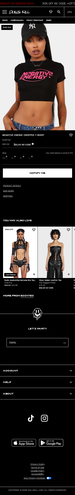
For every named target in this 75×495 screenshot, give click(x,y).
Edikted (6, 140)
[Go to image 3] (38, 127)
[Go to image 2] (36, 127)
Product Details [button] (12, 186)
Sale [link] (48, 20)
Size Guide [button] (8, 191)
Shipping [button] (7, 196)
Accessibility (37, 474)
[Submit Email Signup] (64, 342)
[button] (4, 12)
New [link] (5, 20)
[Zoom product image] (37, 77)
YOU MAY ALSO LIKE (17, 220)
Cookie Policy (37, 471)
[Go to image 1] (34, 127)
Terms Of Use (37, 468)
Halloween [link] (17, 20)
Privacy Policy (38, 464)
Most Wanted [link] (35, 20)
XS (3, 158)
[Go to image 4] (40, 127)
